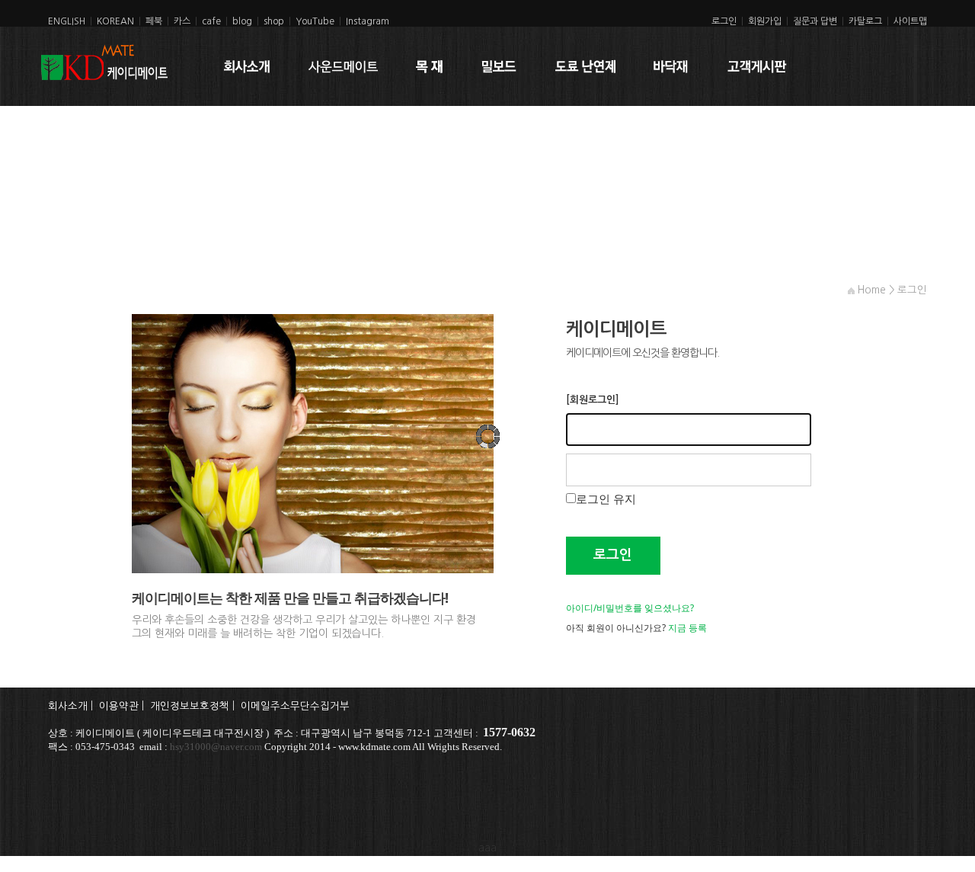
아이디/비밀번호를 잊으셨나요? (630, 607)
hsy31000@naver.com (216, 746)
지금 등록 (687, 627)
